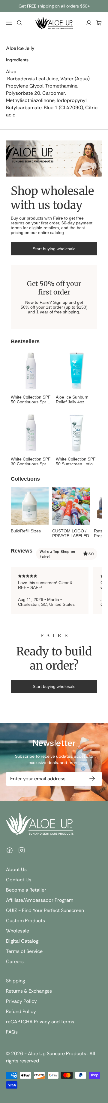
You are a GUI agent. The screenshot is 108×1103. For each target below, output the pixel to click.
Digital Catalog (22, 941)
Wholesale (17, 931)
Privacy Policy (21, 1001)
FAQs (12, 1032)
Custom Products (25, 920)
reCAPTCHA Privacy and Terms (40, 1021)
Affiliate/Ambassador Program (39, 900)
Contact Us (18, 880)
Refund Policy (21, 1011)
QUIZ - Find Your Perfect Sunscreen (45, 910)
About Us (16, 869)
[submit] (91, 779)
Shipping (15, 981)
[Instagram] (21, 850)
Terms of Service (24, 951)
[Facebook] (9, 850)
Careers (15, 961)
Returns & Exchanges (29, 991)
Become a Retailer (26, 890)
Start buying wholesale (54, 248)
